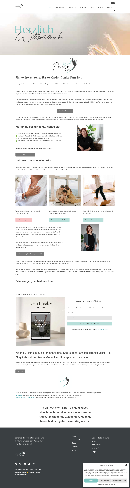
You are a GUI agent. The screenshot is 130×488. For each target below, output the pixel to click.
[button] (126, 465)
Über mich (83, 7)
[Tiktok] (29, 464)
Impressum (112, 484)
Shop (100, 7)
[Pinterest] (25, 464)
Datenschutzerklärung (103, 484)
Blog (92, 7)
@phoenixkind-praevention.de (24, 397)
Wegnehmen (105, 480)
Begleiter (72, 7)
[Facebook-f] (112, 3)
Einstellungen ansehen (119, 480)
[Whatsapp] (34, 464)
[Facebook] (16, 464)
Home (49, 7)
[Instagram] (114, 3)
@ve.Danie (19, 395)
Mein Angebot (60, 7)
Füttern (91, 480)
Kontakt (110, 7)
